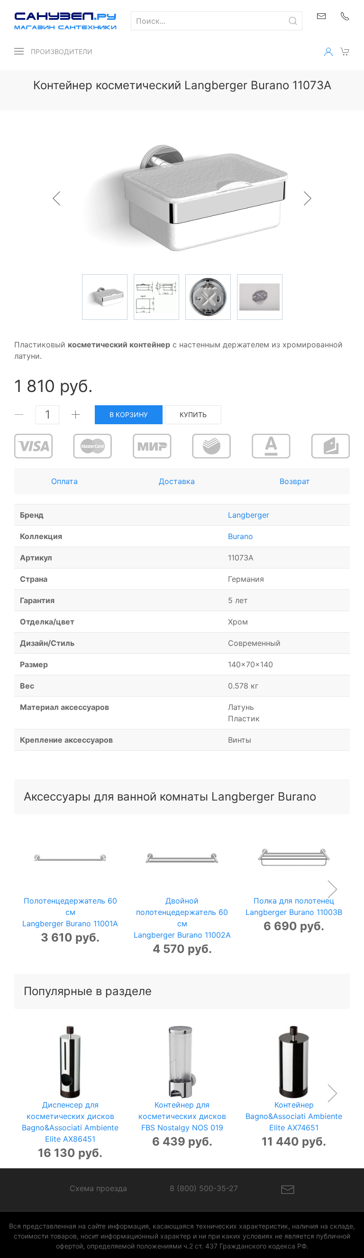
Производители (61, 51)
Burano (240, 536)
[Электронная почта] (288, 1189)
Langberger (248, 515)
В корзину (128, 414)
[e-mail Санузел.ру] (321, 15)
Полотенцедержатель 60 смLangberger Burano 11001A (70, 911)
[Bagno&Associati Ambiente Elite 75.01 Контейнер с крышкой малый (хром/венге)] (294, 1062)
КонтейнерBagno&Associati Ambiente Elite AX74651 (294, 1116)
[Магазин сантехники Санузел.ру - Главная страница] (58, 20)
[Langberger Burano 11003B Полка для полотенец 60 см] (294, 858)
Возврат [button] (295, 481)
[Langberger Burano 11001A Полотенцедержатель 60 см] (70, 858)
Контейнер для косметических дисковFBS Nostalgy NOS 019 (182, 1116)
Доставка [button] (177, 481)
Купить (193, 414)
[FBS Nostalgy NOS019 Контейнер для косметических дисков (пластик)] (182, 1062)
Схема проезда (98, 1188)
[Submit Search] (292, 20)
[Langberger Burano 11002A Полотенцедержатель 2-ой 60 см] (182, 858)
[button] (19, 51)
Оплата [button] (64, 481)
